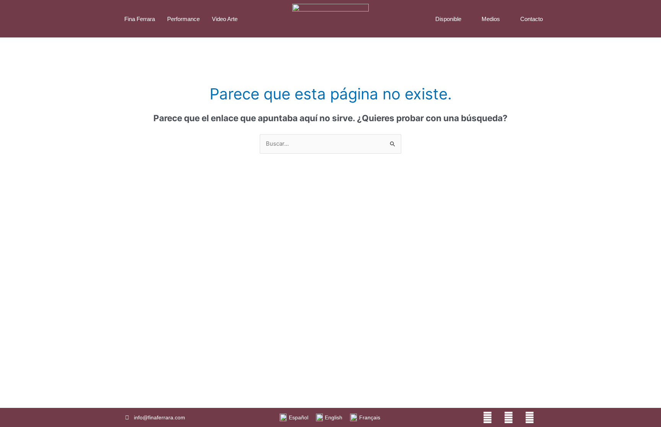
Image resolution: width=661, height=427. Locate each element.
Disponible (448, 19)
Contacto (531, 19)
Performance (183, 19)
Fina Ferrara (139, 19)
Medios (491, 19)
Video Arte (225, 19)
